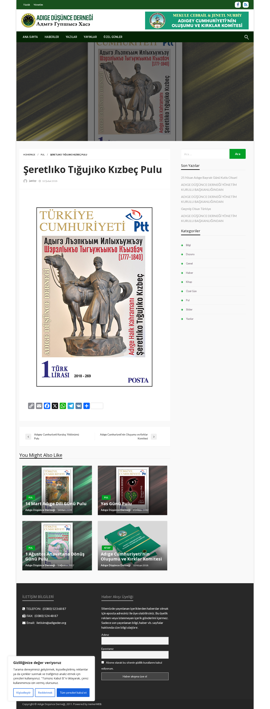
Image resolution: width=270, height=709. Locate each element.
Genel (189, 263)
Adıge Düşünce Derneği (40, 510)
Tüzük (26, 4)
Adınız (105, 634)
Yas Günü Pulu (116, 503)
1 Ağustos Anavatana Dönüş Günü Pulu (54, 556)
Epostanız (107, 648)
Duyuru (190, 254)
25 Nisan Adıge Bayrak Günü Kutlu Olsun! (209, 177)
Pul (43, 154)
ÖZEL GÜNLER (113, 37)
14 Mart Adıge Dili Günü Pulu (56, 503)
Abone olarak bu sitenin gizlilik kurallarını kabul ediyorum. (131, 665)
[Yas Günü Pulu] (132, 490)
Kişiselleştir (23, 692)
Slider (189, 309)
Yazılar (190, 318)
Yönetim (38, 4)
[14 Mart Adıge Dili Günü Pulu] (57, 490)
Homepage (29, 154)
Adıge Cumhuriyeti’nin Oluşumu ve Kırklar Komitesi (131, 556)
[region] (51, 678)
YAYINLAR (90, 37)
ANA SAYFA (30, 37)
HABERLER (52, 37)
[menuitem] (30, 37)
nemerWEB (94, 704)
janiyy (32, 180)
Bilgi (188, 245)
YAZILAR (71, 37)
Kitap (107, 547)
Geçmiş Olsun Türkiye (196, 209)
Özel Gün (191, 291)
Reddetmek (45, 692)
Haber (189, 272)
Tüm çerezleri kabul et (73, 692)
